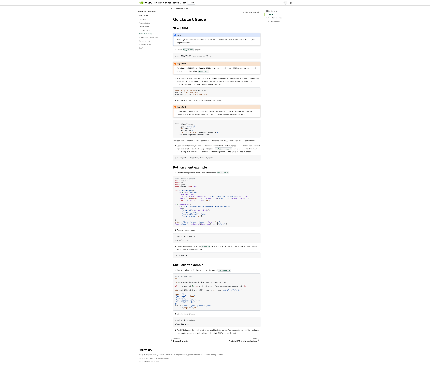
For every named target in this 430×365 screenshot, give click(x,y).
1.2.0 (190, 3)
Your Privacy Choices (156, 355)
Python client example (274, 18)
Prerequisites (144, 27)
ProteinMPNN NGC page (213, 111)
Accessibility (183, 355)
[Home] (171, 9)
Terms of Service (171, 355)
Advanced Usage (145, 44)
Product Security (210, 355)
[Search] (285, 3)
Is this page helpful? (251, 12)
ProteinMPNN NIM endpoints (149, 37)
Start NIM (269, 14)
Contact (220, 355)
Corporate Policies (195, 355)
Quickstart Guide (145, 34)
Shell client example (273, 21)
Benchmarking (144, 41)
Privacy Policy (143, 355)
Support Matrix (144, 30)
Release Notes (144, 23)
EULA (141, 48)
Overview (142, 19)
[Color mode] (290, 3)
